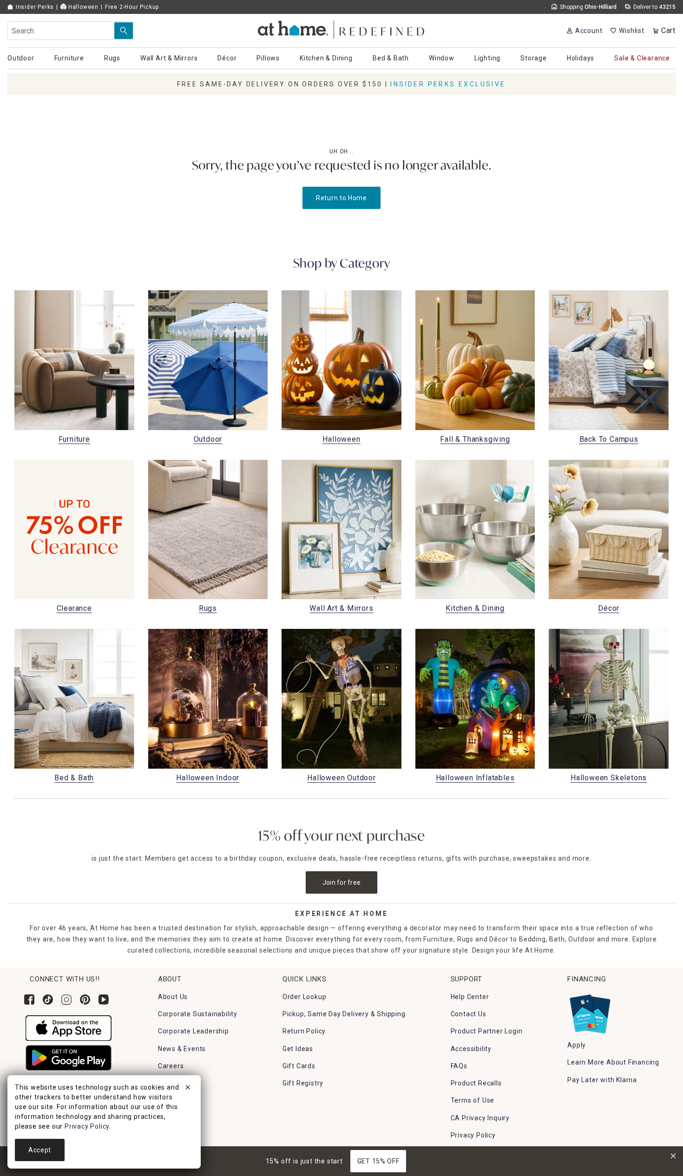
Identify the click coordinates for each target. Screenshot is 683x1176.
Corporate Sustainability (197, 1014)
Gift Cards (298, 1066)
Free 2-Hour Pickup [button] (132, 7)
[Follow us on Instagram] (66, 999)
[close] (187, 1088)
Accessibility (471, 1048)
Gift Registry (302, 1083)
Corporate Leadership (193, 1031)
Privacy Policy (473, 1135)
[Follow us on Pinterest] (85, 999)
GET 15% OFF (378, 1161)
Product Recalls (476, 1083)
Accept (39, 1150)
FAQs (459, 1066)
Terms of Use (473, 1100)
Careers (171, 1066)
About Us (173, 996)
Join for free (341, 882)
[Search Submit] (123, 30)
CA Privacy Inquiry (480, 1118)
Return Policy (304, 1031)
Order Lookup (304, 996)
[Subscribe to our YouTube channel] (103, 999)
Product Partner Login (487, 1031)
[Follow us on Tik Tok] (48, 999)
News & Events (182, 1048)
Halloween (82, 7)
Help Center (470, 996)
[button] (342, 28)
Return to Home (341, 198)
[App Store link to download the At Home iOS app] (69, 1027)
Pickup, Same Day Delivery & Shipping (344, 1014)
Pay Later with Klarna (602, 1080)
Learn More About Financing (613, 1062)
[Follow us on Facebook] (29, 999)
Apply (576, 1045)
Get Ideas (297, 1048)
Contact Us (468, 1014)
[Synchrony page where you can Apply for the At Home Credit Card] (589, 1011)
